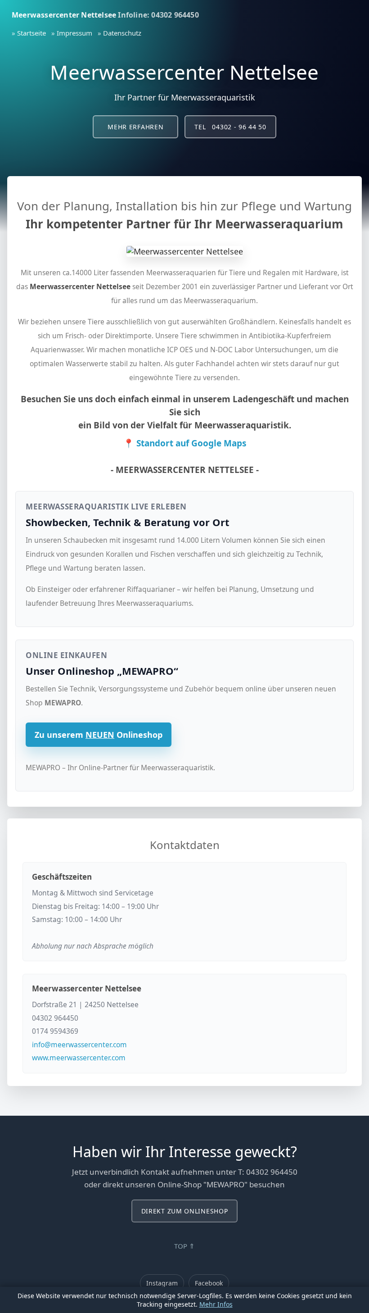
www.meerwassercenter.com (79, 1058)
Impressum (74, 32)
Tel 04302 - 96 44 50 (230, 127)
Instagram (162, 1283)
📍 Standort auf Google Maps (184, 443)
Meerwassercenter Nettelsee (64, 15)
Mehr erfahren (135, 127)
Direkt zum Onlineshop (184, 1211)
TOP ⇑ (184, 1245)
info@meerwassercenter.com (79, 1044)
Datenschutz (122, 32)
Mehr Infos (216, 1304)
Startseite (31, 32)
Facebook (209, 1283)
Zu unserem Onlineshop (98, 734)
